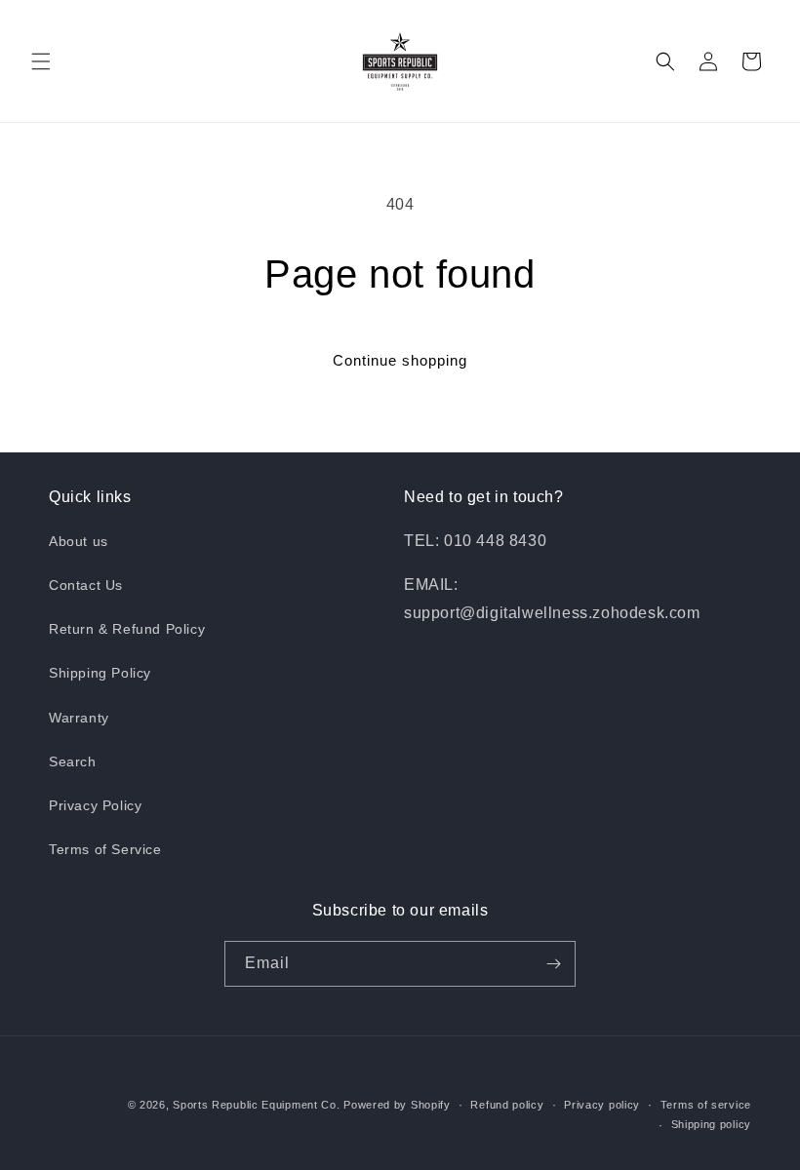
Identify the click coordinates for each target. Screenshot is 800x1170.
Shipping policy (711, 1124)
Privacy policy (602, 1105)
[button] (41, 61)
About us (78, 541)
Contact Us (86, 585)
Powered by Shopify (397, 1105)
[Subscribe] (553, 964)
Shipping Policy (100, 673)
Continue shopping (400, 360)
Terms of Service (105, 849)
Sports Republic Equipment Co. (256, 1105)
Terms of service (705, 1105)
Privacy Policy (95, 805)
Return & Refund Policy (127, 629)
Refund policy (506, 1105)
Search (73, 761)
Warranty (79, 717)
